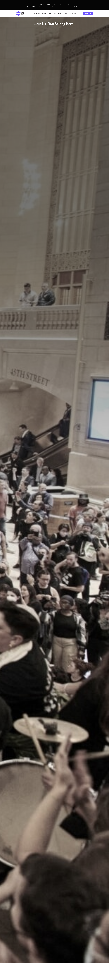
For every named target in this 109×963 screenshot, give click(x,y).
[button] (88, 13)
